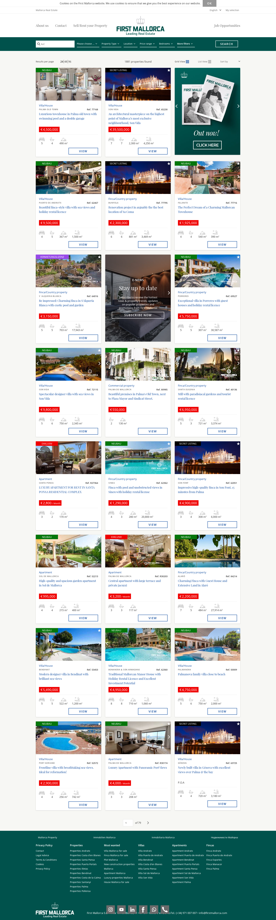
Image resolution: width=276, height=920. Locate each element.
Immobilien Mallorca (104, 837)
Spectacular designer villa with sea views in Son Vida (66, 396)
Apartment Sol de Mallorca (186, 873)
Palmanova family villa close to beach (201, 674)
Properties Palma (79, 886)
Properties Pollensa (80, 891)
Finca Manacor (214, 864)
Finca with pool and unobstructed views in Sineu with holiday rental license (135, 490)
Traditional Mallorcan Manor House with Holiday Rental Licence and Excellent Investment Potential (134, 678)
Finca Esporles (214, 859)
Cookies (40, 864)
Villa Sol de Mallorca (149, 873)
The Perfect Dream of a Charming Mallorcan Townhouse (206, 209)
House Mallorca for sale (116, 882)
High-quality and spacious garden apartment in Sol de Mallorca (67, 583)
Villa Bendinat (145, 859)
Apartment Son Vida (183, 877)
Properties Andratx (80, 850)
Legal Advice (42, 855)
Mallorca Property (47, 837)
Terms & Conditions (46, 859)
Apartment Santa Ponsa (184, 868)
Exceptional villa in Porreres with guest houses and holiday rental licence (203, 303)
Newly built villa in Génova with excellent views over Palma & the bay (204, 770)
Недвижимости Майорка (224, 837)
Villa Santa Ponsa (147, 868)
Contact (61, 25)
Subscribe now (138, 315)
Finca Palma (212, 868)
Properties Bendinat (80, 873)
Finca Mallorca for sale (116, 855)
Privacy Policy (43, 868)
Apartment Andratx (182, 850)
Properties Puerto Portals (83, 864)
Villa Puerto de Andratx (150, 855)
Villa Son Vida (145, 877)
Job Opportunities (227, 25)
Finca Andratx (213, 850)
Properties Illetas (79, 868)
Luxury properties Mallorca (118, 877)
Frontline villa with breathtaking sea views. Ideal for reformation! (66, 770)
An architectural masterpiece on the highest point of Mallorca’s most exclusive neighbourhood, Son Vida (136, 118)
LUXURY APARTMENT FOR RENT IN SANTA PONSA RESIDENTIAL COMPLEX (67, 490)
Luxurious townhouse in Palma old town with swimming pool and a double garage (68, 116)
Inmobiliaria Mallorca (163, 837)
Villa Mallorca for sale (115, 850)
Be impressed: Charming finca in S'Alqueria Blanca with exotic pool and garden (66, 303)
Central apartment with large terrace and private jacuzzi (134, 583)
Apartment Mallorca (114, 873)
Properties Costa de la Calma (85, 877)
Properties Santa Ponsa (82, 859)
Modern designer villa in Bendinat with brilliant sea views (63, 676)
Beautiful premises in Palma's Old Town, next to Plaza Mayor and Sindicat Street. (137, 396)
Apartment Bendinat (183, 859)
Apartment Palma (181, 882)
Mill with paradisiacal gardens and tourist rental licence (204, 396)
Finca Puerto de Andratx (219, 855)
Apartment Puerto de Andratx (188, 855)
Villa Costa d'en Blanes (150, 864)
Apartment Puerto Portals (185, 864)
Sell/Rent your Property (90, 25)
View (83, 151)
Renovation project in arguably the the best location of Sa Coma (135, 209)
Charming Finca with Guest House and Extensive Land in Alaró (202, 583)
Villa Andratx (145, 850)
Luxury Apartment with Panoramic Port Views (137, 767)
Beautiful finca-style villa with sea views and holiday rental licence (67, 209)
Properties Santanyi (80, 882)
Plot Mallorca (111, 859)
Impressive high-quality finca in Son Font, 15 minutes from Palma (206, 490)
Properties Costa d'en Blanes (85, 855)
